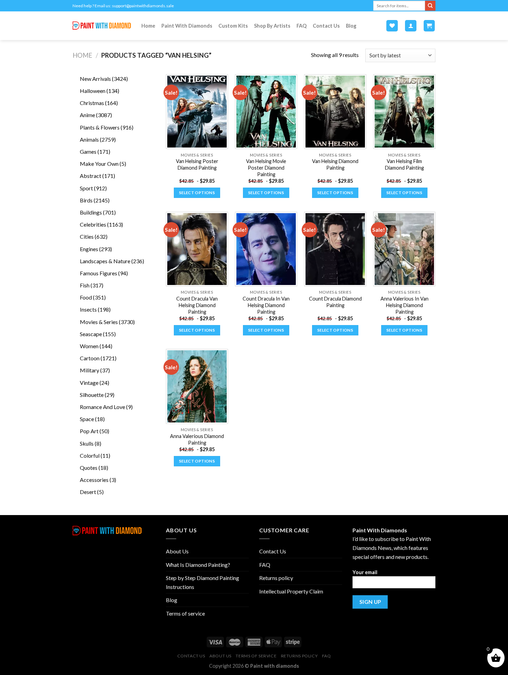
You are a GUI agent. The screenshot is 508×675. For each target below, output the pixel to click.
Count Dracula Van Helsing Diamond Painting (197, 305)
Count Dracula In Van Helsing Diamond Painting (266, 305)
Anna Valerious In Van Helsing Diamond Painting (404, 305)
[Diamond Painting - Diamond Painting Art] (102, 25)
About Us (177, 551)
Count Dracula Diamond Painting (335, 302)
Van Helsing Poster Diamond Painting (197, 164)
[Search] (430, 6)
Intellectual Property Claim (291, 591)
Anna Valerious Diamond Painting (197, 439)
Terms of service (185, 613)
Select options (197, 192)
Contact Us (326, 26)
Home (148, 26)
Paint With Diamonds (186, 26)
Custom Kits (233, 26)
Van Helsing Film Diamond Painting (404, 164)
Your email (364, 572)
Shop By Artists (272, 26)
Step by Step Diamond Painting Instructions (202, 582)
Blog (351, 26)
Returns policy (276, 577)
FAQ (302, 26)
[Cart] (429, 25)
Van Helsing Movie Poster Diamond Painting (266, 167)
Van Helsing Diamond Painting (335, 164)
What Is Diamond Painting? (198, 564)
